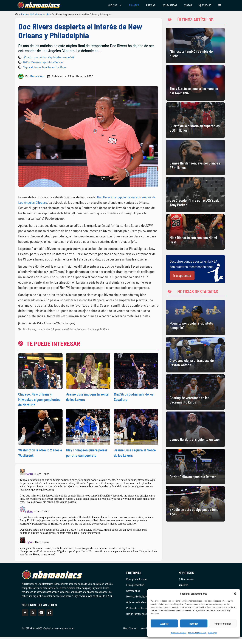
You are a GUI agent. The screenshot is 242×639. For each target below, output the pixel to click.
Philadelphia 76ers (98, 329)
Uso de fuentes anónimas (139, 613)
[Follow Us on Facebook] (25, 612)
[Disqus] (88, 512)
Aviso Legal (145, 628)
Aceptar (164, 623)
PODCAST (206, 5)
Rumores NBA (27, 14)
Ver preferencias (223, 623)
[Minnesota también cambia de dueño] (195, 45)
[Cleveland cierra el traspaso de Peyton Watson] (195, 354)
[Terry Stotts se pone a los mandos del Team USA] (195, 83)
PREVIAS (150, 5)
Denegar (193, 623)
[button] (235, 593)
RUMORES (134, 5)
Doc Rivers (29, 329)
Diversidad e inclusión (137, 596)
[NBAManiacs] (39, 5)
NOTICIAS (112, 5)
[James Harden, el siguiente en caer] (195, 429)
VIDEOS (188, 5)
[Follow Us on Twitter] (33, 612)
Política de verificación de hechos (143, 608)
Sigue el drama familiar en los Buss (44, 67)
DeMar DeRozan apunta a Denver (43, 62)
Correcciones (133, 590)
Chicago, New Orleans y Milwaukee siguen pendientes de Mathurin (39, 399)
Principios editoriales (136, 579)
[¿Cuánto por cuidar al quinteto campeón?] (195, 317)
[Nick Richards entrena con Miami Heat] (195, 232)
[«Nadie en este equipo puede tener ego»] (195, 504)
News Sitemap (130, 628)
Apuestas (183, 584)
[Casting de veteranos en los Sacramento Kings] (195, 392)
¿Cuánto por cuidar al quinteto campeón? (48, 57)
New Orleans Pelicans (74, 329)
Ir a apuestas (182, 275)
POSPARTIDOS (169, 5)
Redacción (36, 76)
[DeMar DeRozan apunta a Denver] (195, 466)
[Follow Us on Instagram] (41, 612)
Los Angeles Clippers (48, 329)
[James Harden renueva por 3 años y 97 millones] (195, 157)
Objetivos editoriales (136, 602)
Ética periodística (135, 584)
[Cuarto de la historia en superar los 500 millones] (195, 120)
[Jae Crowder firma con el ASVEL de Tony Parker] (195, 194)
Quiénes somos (186, 579)
